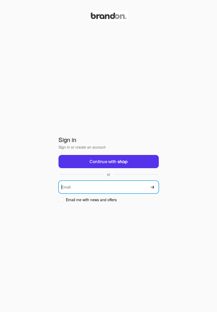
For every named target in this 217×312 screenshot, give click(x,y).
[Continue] (152, 187)
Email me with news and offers (91, 199)
